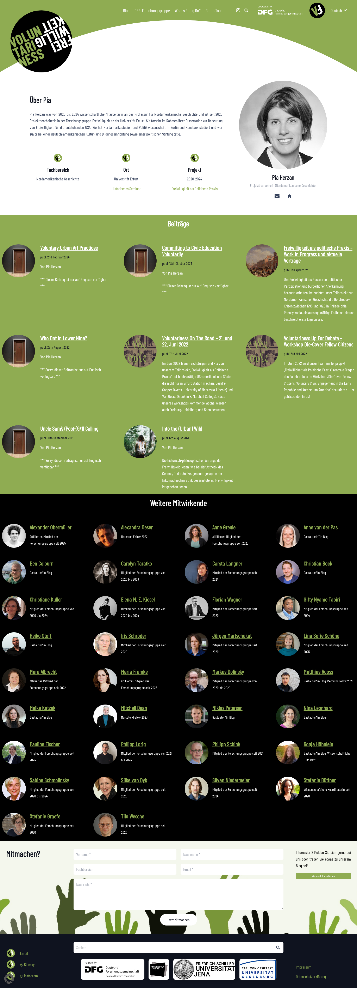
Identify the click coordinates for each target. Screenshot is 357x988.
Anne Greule (224, 527)
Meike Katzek (42, 707)
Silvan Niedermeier (231, 779)
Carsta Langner (227, 563)
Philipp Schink (226, 743)
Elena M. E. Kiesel (138, 599)
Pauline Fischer (45, 743)
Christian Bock (318, 563)
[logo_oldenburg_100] (257, 969)
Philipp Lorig (133, 743)
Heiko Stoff (41, 635)
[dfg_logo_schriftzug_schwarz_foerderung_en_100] (112, 969)
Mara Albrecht (43, 671)
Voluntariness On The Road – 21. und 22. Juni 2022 (197, 341)
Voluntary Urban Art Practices (69, 247)
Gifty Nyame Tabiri (322, 599)
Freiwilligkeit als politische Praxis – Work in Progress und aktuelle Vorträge (318, 254)
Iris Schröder (133, 635)
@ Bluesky (27, 964)
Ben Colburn (42, 563)
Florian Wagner (227, 599)
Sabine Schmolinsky (49, 779)
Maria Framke (134, 671)
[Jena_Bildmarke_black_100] (204, 969)
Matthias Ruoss (318, 671)
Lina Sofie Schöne (321, 635)
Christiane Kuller (46, 599)
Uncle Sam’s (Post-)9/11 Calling (69, 428)
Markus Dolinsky (228, 671)
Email (24, 953)
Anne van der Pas (321, 527)
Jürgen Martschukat (232, 635)
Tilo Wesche (132, 816)
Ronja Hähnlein (318, 743)
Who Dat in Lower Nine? (63, 337)
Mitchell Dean (134, 707)
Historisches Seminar (126, 188)
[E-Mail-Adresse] (277, 196)
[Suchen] (278, 947)
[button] (228, 10)
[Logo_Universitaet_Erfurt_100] (159, 969)
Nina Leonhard (318, 707)
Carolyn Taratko (136, 563)
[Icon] (317, 10)
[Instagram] (238, 10)
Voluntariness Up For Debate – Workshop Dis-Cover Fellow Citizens (318, 341)
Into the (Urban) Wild (182, 428)
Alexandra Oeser (137, 527)
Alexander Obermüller (50, 527)
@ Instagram (29, 975)
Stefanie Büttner (320, 779)
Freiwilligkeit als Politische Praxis (194, 188)
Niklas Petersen (227, 707)
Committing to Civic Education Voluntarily (192, 250)
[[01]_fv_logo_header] (183, 41)
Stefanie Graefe (45, 816)
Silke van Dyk (134, 779)
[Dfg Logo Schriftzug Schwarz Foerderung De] (280, 10)
